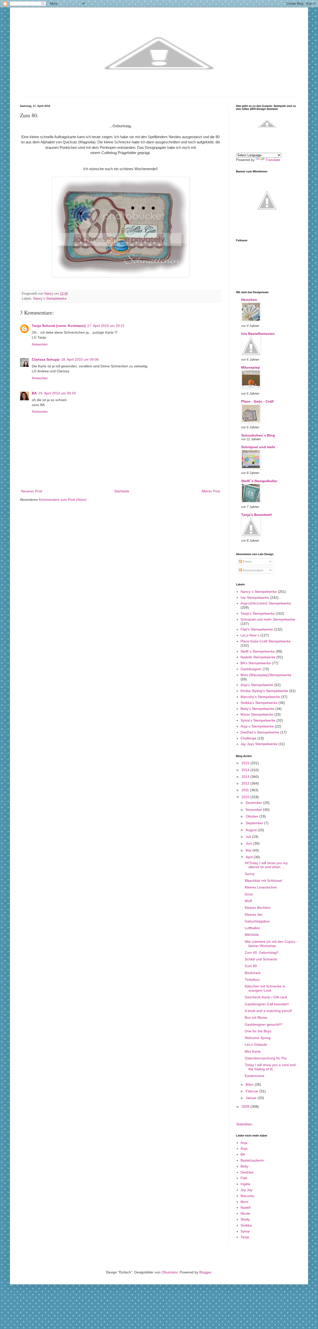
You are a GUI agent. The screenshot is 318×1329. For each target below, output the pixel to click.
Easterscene (254, 1076)
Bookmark (253, 973)
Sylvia (245, 1231)
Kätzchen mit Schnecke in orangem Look (265, 988)
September (255, 823)
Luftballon (252, 928)
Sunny (250, 874)
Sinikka (246, 1225)
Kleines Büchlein (258, 908)
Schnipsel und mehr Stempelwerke (267, 619)
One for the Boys (258, 1031)
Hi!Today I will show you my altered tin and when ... (266, 865)
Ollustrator (169, 1272)
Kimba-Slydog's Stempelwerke (264, 691)
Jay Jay (246, 1190)
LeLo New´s (249, 635)
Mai (249, 850)
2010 (245, 797)
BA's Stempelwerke (255, 663)
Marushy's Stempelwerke (260, 697)
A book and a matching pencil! (268, 1011)
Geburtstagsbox (257, 921)
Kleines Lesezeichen (261, 887)
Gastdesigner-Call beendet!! (267, 1004)
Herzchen (249, 300)
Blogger (205, 1272)
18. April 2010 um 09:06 (80, 359)
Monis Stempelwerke (256, 714)
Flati (243, 1178)
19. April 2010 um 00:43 (57, 393)
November (254, 810)
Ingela (245, 1184)
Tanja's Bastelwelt (256, 515)
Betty (244, 1166)
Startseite (121, 491)
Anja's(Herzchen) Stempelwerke (265, 603)
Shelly (245, 1219)
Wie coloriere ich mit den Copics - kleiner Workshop (271, 944)
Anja (243, 1143)
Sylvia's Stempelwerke (258, 720)
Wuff (248, 901)
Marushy (247, 1196)
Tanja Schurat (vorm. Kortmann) (59, 326)
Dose (249, 894)
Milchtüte (252, 935)
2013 (245, 777)
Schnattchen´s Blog (258, 435)
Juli (249, 837)
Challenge (248, 738)
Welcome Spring (258, 1038)
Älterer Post (210, 491)
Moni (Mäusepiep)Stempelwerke (265, 675)
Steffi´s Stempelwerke (257, 651)
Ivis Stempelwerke (254, 598)
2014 (245, 770)
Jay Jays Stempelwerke (259, 744)
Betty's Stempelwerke (257, 709)
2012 (245, 783)
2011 (245, 790)
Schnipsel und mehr (258, 447)
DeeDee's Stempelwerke (259, 732)
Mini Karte (253, 1051)
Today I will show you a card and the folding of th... (270, 1067)
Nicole (245, 1213)
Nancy (49, 293)
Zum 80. (251, 966)
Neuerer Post (31, 491)
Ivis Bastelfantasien (258, 334)
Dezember (254, 803)
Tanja (244, 1237)
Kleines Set (253, 915)
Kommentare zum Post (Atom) (63, 500)
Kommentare (252, 570)
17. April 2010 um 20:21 (106, 326)
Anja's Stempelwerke (256, 685)
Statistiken (244, 1124)
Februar (252, 1091)
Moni (244, 1202)
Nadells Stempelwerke (258, 657)
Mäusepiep (250, 367)
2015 (245, 763)
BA (34, 393)
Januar (252, 1098)
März (250, 1084)
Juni (249, 843)
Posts (247, 562)
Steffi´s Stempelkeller (259, 481)
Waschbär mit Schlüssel (263, 881)
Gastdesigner (251, 669)
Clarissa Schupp (46, 359)
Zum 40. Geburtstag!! (261, 952)
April (250, 857)
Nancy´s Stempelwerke (50, 298)
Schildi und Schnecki (261, 959)
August (252, 830)
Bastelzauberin (252, 1160)
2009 (245, 1106)
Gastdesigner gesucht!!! (263, 1024)
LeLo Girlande (256, 1044)
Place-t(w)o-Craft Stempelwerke (265, 641)
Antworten (40, 344)
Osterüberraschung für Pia (265, 1058)
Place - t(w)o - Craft (257, 401)
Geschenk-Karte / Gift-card (266, 997)
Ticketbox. (253, 979)
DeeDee (246, 1172)
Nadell (245, 1207)
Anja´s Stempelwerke (257, 726)
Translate (273, 160)
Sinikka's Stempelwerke (259, 703)
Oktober (252, 816)
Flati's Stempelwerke (256, 629)
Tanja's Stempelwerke (257, 613)
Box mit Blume (256, 1017)
